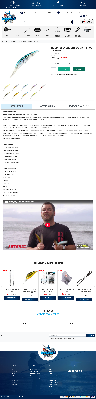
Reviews (73, 106)
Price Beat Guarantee (35, 373)
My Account (14, 375)
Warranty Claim (34, 371)
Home (13, 369)
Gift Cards (83, 5)
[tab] (16, 106)
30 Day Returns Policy (35, 369)
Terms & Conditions (63, 338)
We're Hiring (14, 384)
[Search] (71, 22)
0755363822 (91, 16)
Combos (51, 373)
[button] (79, 69)
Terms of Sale (15, 380)
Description (17, 106)
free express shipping (13, 6)
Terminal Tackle (53, 384)
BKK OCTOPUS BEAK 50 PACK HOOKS (48, 290)
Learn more (74, 74)
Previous (1, 285)
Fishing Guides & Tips (17, 386)
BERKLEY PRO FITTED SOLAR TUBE (66, 290)
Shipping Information (35, 375)
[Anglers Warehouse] (8, 17)
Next (94, 285)
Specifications (48, 106)
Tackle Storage (52, 380)
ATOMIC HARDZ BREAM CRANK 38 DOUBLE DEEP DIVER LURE (30, 291)
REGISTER (91, 19)
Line (50, 375)
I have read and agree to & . (62, 338)
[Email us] (69, 370)
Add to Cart (64, 69)
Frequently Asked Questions (37, 378)
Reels (50, 371)
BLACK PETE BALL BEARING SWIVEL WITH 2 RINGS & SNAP (84, 291)
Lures (50, 378)
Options (53, 61)
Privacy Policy (71, 338)
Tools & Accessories (54, 382)
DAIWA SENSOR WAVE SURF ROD (11, 290)
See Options (11, 298)
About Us (14, 373)
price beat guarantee (59, 5)
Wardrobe (51, 386)
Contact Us (14, 371)
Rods (50, 369)
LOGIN (84, 19)
